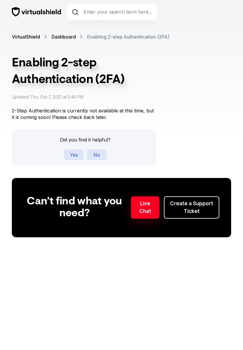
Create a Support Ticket (191, 207)
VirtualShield (26, 37)
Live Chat (145, 207)
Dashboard (64, 37)
